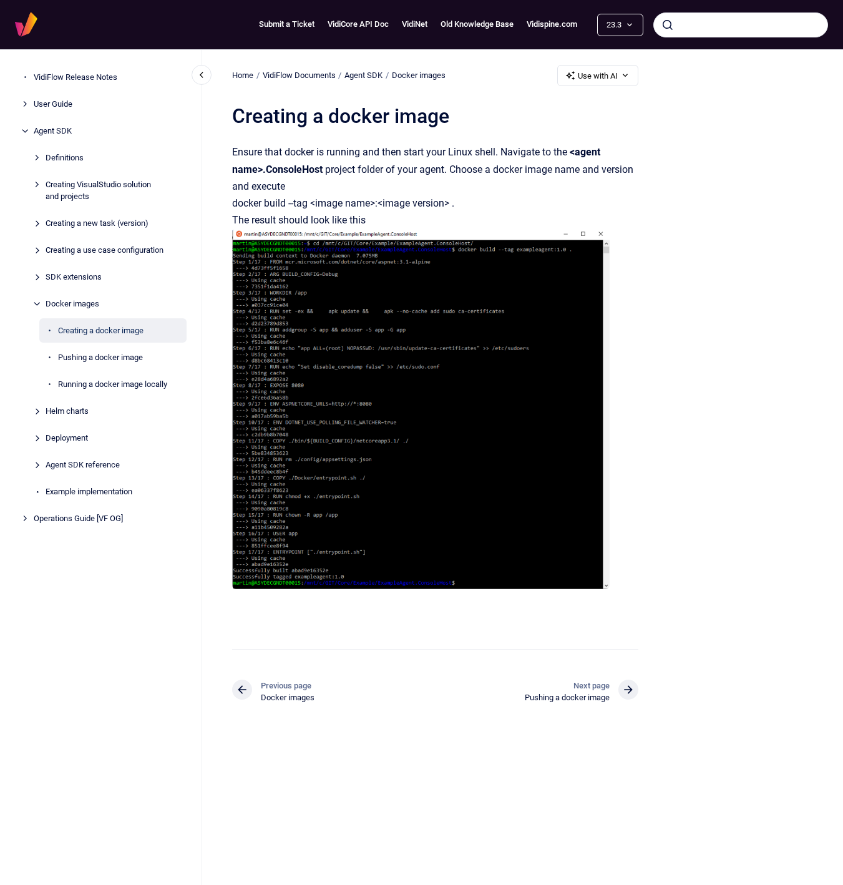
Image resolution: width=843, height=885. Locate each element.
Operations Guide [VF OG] (78, 518)
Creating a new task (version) (97, 223)
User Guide (53, 104)
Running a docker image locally (112, 384)
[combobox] (740, 25)
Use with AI (598, 76)
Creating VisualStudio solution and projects (98, 191)
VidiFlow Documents (299, 75)
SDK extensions (74, 276)
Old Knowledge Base (477, 24)
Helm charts (67, 411)
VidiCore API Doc (358, 24)
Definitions (65, 157)
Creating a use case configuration (104, 250)
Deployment (67, 437)
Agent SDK (53, 130)
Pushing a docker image (100, 357)
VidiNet (414, 24)
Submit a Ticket (286, 24)
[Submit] (668, 25)
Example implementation (89, 491)
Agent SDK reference (83, 464)
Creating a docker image (101, 330)
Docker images (72, 303)
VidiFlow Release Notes (75, 77)
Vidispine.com (552, 24)
